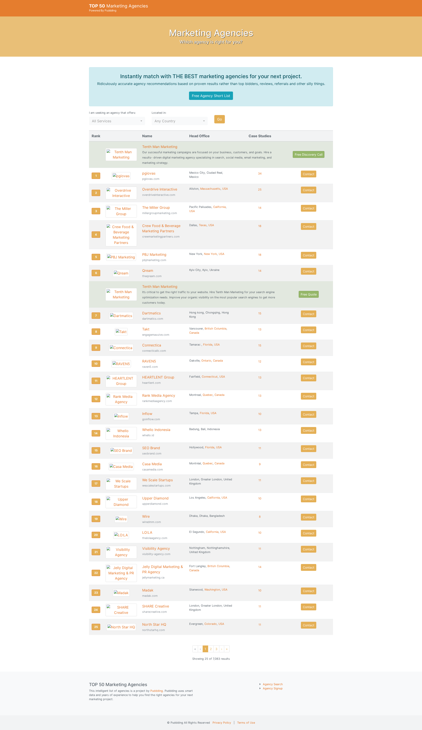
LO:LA (147, 532)
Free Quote (309, 294)
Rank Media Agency (158, 395)
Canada (194, 332)
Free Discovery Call (308, 154)
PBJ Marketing (154, 254)
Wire (146, 516)
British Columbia (215, 328)
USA (225, 188)
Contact (308, 174)
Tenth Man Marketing (159, 146)
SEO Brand (151, 448)
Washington (212, 589)
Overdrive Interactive (159, 189)
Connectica (151, 345)
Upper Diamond (155, 498)
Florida (207, 344)
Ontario (206, 360)
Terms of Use (246, 722)
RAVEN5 (149, 361)
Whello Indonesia (156, 429)
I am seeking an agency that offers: (112, 112)
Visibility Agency (156, 548)
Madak (147, 590)
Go (219, 119)
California (219, 207)
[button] (117, 121)
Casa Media (152, 464)
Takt (145, 329)
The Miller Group (156, 207)
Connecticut (210, 376)
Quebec (208, 395)
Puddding (156, 690)
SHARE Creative (155, 606)
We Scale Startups (157, 480)
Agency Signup (273, 688)
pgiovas (148, 173)
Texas (203, 225)
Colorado (210, 623)
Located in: (159, 112)
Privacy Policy (222, 722)
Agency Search (273, 684)
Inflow (147, 413)
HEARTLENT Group (158, 377)
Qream (147, 270)
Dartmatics (151, 313)
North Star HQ (154, 624)
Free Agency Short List (211, 96)
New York (210, 254)
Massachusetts (210, 188)
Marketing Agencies (118, 7)
